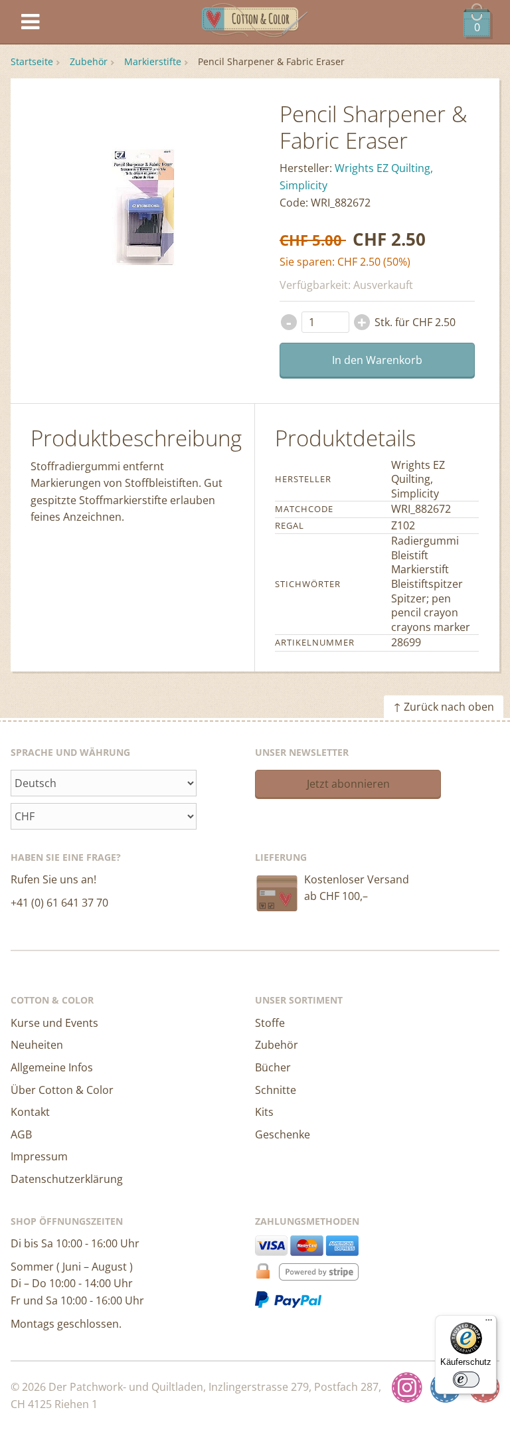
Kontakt (30, 1112)
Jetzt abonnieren (348, 783)
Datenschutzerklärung (67, 1179)
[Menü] (489, 1323)
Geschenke (282, 1134)
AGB (21, 1134)
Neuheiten (37, 1044)
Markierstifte (152, 61)
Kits (264, 1112)
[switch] (466, 1379)
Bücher (273, 1067)
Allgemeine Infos (52, 1067)
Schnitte (275, 1090)
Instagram (407, 1387)
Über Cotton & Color (62, 1090)
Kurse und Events (54, 1023)
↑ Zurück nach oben (443, 706)
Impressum (39, 1156)
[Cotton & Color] (255, 22)
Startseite (32, 61)
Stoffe (270, 1023)
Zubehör (89, 61)
